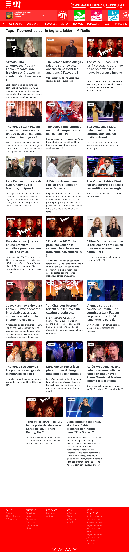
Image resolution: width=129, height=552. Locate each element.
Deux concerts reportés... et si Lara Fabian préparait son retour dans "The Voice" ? (84, 427)
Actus (65, 24)
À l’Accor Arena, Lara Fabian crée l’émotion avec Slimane (61, 185)
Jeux (106, 24)
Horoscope (120, 24)
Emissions (32, 24)
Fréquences (49, 24)
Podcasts (93, 24)
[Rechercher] (121, 5)
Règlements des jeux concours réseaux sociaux (94, 519)
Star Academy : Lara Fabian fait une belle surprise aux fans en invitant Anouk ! (101, 132)
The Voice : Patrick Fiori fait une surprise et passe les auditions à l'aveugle (105, 185)
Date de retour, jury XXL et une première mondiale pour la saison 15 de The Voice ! (23, 247)
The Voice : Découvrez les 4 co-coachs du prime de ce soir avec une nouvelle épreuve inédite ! (105, 69)
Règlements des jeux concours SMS (94, 528)
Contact (10, 513)
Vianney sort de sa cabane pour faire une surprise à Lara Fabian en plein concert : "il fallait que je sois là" (103, 312)
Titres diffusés (13, 516)
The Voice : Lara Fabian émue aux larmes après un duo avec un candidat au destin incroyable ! (24, 132)
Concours (30, 522)
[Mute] (42, 15)
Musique (78, 24)
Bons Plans (31, 513)
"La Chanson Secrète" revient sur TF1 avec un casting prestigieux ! (63, 309)
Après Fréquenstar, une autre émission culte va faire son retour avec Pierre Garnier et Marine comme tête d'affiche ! (104, 373)
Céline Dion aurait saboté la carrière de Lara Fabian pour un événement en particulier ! (105, 247)
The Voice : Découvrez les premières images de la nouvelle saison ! (23, 370)
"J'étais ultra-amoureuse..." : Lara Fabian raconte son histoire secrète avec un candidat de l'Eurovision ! (23, 70)
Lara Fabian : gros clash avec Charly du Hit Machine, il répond (23, 185)
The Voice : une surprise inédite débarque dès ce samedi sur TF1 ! (63, 130)
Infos (28, 516)
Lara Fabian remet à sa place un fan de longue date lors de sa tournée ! (63, 370)
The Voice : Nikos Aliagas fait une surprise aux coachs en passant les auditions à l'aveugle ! (64, 67)
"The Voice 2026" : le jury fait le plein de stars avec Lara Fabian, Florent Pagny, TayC (44, 427)
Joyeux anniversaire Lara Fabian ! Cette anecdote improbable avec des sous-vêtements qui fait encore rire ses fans (24, 312)
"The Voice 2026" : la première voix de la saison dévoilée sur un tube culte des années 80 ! (64, 248)
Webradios (15, 24)
